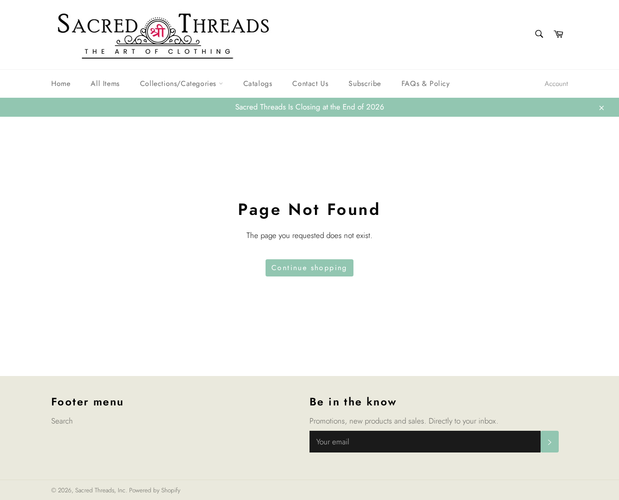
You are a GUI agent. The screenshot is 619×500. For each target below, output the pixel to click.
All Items (105, 83)
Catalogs (257, 83)
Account (556, 84)
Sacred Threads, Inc (100, 490)
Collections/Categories (179, 83)
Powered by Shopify (154, 490)
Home (60, 83)
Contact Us (310, 83)
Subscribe (364, 83)
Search (62, 420)
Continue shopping (309, 267)
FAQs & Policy (425, 83)
